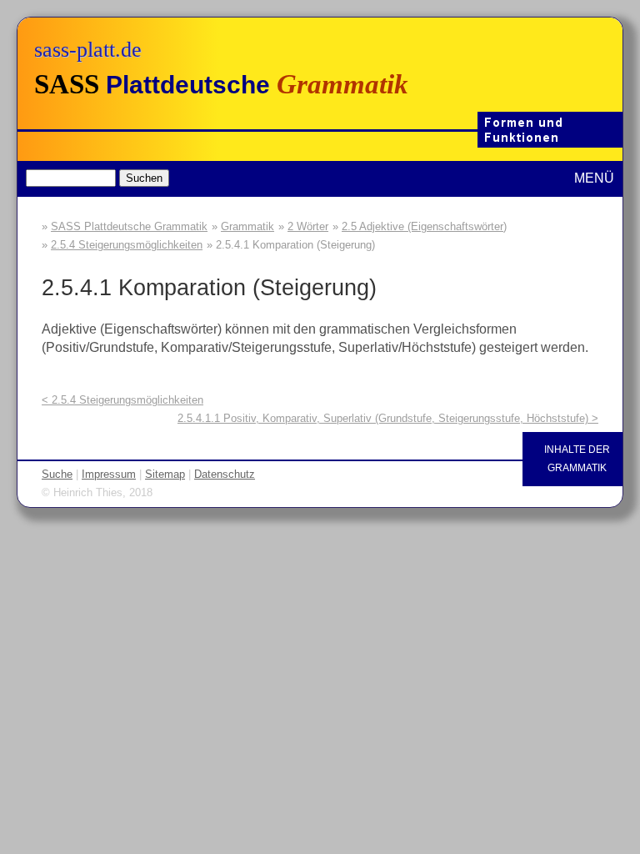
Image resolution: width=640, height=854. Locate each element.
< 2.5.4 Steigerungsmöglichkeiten (122, 400)
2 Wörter (308, 226)
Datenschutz (224, 474)
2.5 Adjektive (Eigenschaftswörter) (424, 226)
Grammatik (247, 226)
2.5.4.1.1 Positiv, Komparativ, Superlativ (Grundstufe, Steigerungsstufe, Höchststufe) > (388, 418)
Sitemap (165, 474)
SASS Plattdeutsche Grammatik (129, 226)
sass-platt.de (88, 50)
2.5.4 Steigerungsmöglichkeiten (126, 245)
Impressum (109, 474)
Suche (57, 474)
